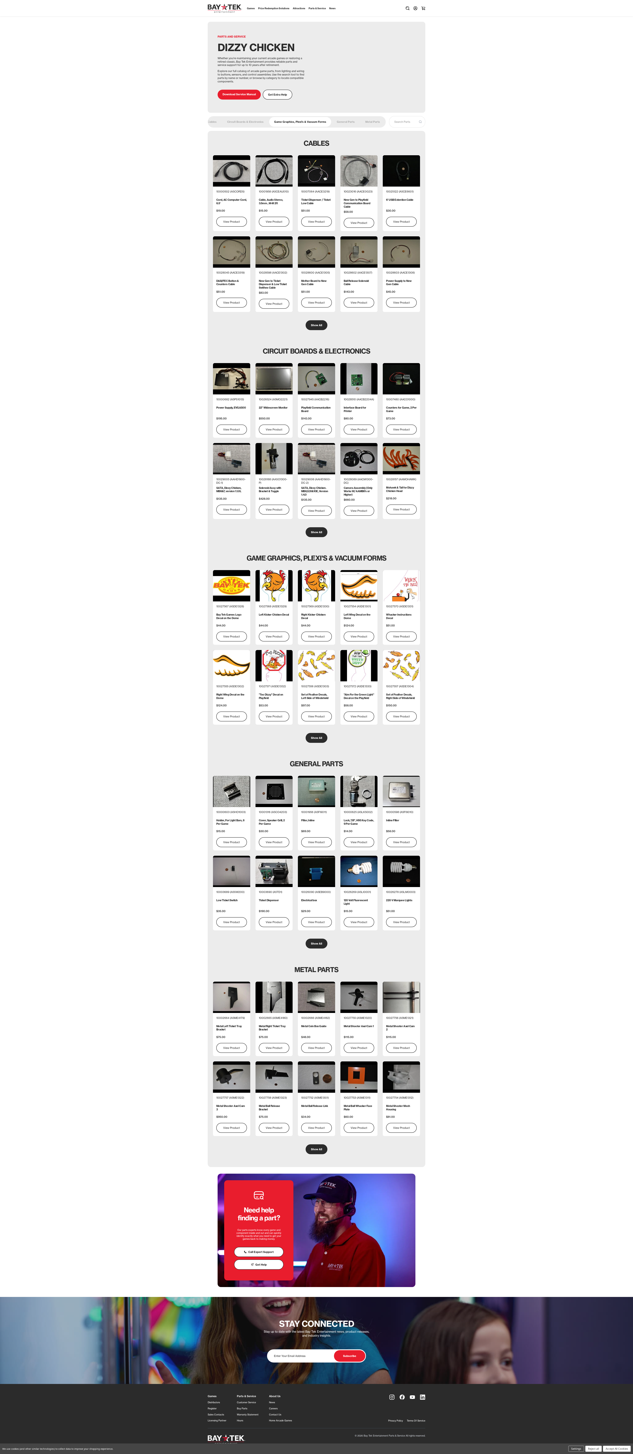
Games (212, 1396)
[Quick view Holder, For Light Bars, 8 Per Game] (231, 791)
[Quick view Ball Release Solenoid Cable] (359, 252)
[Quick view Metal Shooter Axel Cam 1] (359, 997)
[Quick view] (274, 665)
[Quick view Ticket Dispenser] (274, 871)
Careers (273, 1408)
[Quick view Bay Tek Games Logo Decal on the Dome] (231, 585)
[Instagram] (392, 1397)
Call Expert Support (261, 1252)
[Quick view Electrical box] (316, 871)
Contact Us (275, 1414)
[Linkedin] (422, 1397)
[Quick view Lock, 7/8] (359, 791)
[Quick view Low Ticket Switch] (231, 871)
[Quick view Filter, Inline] (316, 791)
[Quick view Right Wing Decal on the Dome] (231, 665)
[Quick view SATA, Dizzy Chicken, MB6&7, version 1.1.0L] (231, 458)
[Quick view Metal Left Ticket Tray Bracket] (231, 997)
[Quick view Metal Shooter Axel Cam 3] (231, 1077)
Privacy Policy (395, 1420)
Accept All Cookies (617, 1449)
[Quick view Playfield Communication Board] (316, 378)
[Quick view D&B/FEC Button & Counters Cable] (231, 252)
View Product (231, 221)
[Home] (226, 1439)
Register (212, 1408)
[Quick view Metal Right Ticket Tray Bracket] (274, 997)
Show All (316, 325)
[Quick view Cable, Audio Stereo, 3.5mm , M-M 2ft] (274, 171)
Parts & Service (246, 1396)
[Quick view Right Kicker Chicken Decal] (316, 585)
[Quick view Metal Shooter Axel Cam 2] (401, 997)
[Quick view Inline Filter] (401, 791)
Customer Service (246, 1402)
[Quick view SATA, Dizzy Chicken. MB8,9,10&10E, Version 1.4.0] (316, 458)
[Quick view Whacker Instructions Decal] (401, 585)
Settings (576, 1449)
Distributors (214, 1402)
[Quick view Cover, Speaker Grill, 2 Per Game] (274, 791)
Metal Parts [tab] (372, 121)
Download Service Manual (239, 94)
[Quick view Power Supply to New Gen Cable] (401, 252)
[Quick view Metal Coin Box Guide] (316, 997)
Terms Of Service (416, 1420)
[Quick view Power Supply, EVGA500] (231, 378)
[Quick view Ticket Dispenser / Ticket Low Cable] (316, 171)
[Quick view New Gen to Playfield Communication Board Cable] (359, 171)
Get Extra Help (277, 94)
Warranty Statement (247, 1414)
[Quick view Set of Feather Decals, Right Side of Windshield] (401, 665)
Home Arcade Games (280, 1420)
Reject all (593, 1449)
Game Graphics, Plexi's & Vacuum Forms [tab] (300, 121)
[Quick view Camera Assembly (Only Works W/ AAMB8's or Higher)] (359, 458)
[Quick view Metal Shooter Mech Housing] (401, 1077)
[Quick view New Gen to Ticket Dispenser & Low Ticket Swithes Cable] (274, 252)
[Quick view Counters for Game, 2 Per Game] (401, 378)
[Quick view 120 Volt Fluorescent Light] (359, 871)
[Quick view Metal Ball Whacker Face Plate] (359, 1077)
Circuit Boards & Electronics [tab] (245, 121)
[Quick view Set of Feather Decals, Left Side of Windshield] (316, 665)
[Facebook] (402, 1397)
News (272, 1402)
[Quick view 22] (274, 378)
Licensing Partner (217, 1420)
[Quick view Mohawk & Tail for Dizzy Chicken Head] (401, 458)
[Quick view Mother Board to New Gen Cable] (316, 252)
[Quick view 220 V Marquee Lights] (401, 871)
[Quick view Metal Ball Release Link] (316, 1077)
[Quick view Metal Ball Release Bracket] (274, 1077)
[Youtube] (412, 1397)
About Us (275, 1396)
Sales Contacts (216, 1414)
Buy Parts (242, 1408)
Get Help (261, 1264)
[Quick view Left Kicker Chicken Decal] (274, 585)
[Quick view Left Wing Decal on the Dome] (359, 585)
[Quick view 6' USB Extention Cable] (401, 171)
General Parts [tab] (346, 121)
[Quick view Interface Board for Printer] (359, 378)
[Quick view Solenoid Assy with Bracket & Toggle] (274, 458)
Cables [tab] (212, 121)
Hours (240, 1420)
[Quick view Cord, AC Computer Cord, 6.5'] (231, 171)
